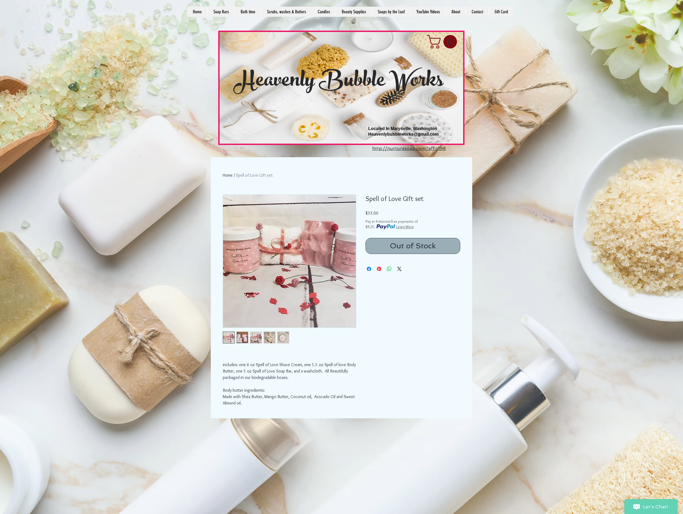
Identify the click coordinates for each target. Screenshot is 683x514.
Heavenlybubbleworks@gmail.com (403, 134)
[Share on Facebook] (369, 269)
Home (228, 175)
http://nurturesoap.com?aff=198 (409, 148)
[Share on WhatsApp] (389, 269)
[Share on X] (399, 269)
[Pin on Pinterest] (379, 269)
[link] (443, 41)
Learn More (405, 226)
